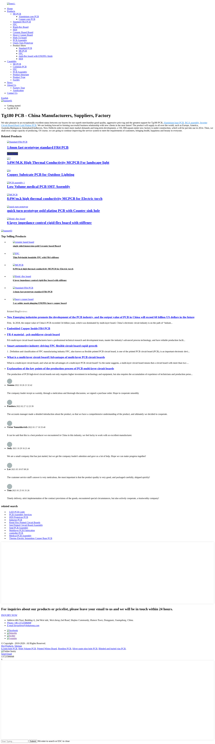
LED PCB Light (17, 512)
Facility (16, 80)
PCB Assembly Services (20, 514)
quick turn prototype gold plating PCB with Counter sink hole (53, 211)
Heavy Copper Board (23, 35)
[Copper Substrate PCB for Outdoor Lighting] (9, 170)
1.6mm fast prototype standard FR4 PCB (37, 147)
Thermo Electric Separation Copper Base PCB (30, 538)
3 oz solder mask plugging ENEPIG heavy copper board (40, 303)
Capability (12, 61)
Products (11, 11)
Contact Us (12, 93)
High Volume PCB (27, 648)
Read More (12, 153)
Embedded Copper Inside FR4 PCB (28, 328)
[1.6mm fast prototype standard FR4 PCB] (17, 142)
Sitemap (18, 646)
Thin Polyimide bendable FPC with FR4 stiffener (36, 257)
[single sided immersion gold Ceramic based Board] (23, 242)
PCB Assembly (20, 40)
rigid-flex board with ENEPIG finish (36, 56)
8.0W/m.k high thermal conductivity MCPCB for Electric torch (54, 198)
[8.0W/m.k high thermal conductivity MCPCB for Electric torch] (12, 194)
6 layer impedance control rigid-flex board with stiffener (49, 223)
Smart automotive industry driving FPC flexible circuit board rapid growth (52, 345)
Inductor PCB (15, 520)
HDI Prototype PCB (18, 517)
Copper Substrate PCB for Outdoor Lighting (40, 174)
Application (18, 90)
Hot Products (7, 646)
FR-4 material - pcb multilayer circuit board (33, 334)
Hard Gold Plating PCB (25, 125)
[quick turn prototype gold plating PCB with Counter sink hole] (17, 206)
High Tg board (20, 37)
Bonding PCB (64, 648)
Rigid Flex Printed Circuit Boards (24, 522)
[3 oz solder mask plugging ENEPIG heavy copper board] (23, 299)
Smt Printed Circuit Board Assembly (26, 525)
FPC (15, 24)
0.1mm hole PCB (9, 648)
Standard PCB (25, 48)
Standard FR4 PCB (22, 22)
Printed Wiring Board (47, 648)
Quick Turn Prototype (23, 43)
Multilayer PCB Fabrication (22, 530)
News (9, 82)
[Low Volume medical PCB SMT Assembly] (16, 182)
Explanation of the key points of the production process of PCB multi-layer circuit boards (60, 368)
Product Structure (21, 74)
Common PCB (20, 66)
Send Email (6, 654)
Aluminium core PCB (29, 16)
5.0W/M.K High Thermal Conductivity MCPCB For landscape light (58, 162)
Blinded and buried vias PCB (112, 648)
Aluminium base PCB (174, 122)
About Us (11, 85)
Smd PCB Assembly (18, 528)
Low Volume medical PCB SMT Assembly (38, 186)
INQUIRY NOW (9, 615)
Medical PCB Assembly (20, 535)
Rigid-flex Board (21, 27)
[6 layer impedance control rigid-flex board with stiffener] (16, 218)
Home (10, 8)
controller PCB (16, 533)
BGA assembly (192, 122)
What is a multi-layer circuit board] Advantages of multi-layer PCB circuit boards (56, 357)
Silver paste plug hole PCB (84, 648)
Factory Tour (19, 88)
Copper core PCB (27, 19)
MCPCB (17, 14)
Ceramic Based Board (23, 32)
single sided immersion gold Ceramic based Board (37, 246)
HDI (15, 29)
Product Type (19, 77)
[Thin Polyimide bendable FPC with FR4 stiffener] (16, 253)
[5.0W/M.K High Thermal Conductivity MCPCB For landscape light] (9, 158)
